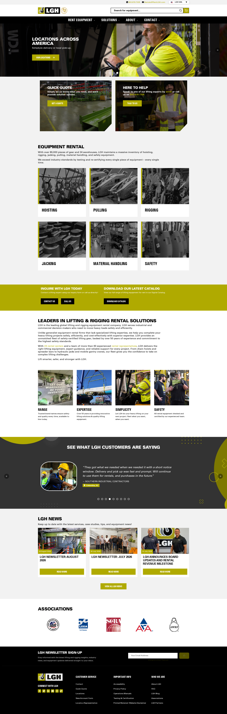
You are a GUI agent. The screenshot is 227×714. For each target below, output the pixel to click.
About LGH (156, 684)
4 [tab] (117, 73)
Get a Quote (57, 103)
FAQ (153, 689)
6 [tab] (117, 499)
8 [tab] (125, 499)
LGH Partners (157, 703)
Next (217, 50)
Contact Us (49, 301)
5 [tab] (121, 73)
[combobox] (147, 10)
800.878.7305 (134, 2)
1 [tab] (106, 73)
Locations (80, 694)
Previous (9, 50)
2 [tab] (110, 73)
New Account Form (84, 698)
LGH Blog (155, 694)
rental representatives (124, 346)
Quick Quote (81, 689)
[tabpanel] (113, 50)
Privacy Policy (120, 689)
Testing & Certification (124, 698)
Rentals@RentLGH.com (154, 2)
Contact (79, 684)
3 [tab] (113, 73)
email (169, 92)
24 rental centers (53, 346)
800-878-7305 (137, 95)
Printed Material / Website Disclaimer (130, 703)
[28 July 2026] (114, 541)
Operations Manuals (122, 694)
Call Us (67, 301)
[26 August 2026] (62, 541)
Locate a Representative (86, 703)
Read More (62, 571)
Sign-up (47, 60)
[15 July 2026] (165, 541)
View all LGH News (113, 586)
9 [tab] (129, 499)
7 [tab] (121, 499)
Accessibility (119, 684)
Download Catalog (116, 301)
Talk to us (132, 103)
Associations (157, 698)
